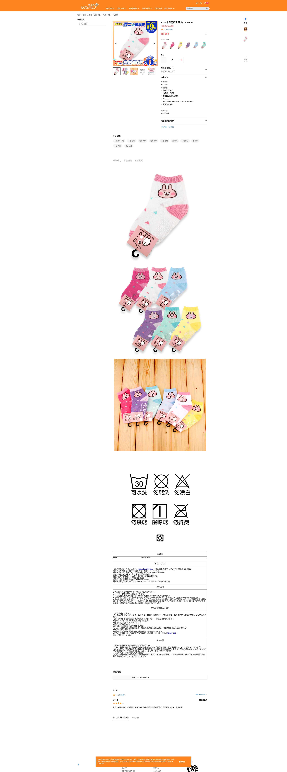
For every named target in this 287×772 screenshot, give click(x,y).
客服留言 (156, 768)
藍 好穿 (195, 141)
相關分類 (117, 136)
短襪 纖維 (153, 141)
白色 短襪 (131, 141)
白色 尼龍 (164, 141)
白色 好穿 (185, 141)
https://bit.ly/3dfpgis (145, 569)
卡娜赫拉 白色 (119, 141)
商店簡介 (124, 768)
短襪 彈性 (142, 141)
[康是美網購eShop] (89, 6)
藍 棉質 (174, 141)
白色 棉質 (118, 146)
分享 (165, 127)
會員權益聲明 (157, 771)
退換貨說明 (171, 633)
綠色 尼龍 (129, 146)
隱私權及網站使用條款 (128, 771)
